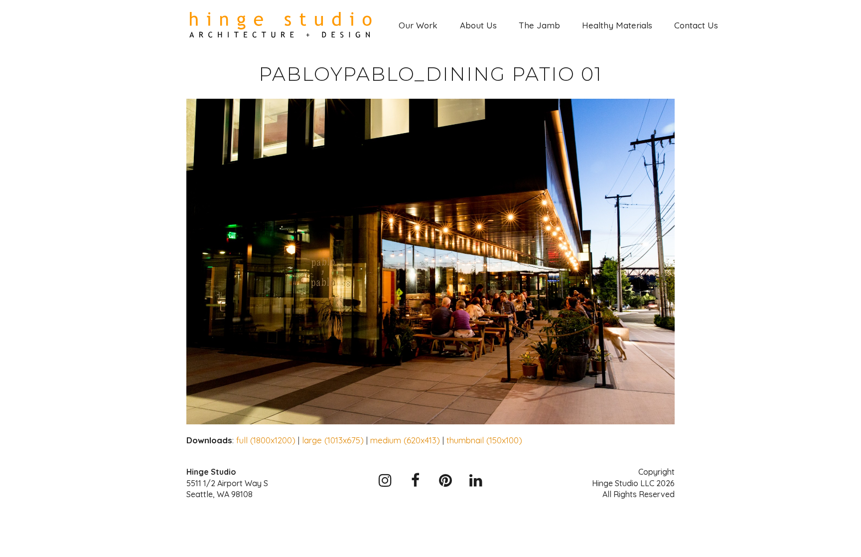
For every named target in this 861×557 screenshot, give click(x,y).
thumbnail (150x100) (484, 440)
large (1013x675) (333, 440)
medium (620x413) (405, 440)
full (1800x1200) (265, 440)
